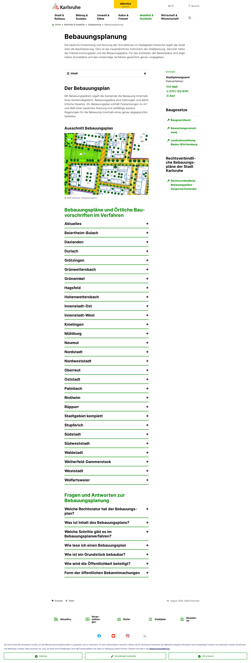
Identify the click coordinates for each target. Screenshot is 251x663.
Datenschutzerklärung (160, 649)
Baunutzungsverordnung (184, 130)
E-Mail (173, 86)
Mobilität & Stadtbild (146, 17)
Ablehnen (43, 656)
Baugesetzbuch (181, 120)
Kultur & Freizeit (123, 17)
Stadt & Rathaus (60, 17)
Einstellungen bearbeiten (125, 656)
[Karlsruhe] (66, 5)
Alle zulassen (208, 656)
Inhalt (74, 73)
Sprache (195, 6)
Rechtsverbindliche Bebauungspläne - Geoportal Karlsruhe (183, 184)
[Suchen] (190, 17)
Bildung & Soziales (82, 17)
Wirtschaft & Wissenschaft (170, 17)
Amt (172, 95)
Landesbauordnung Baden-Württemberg (184, 142)
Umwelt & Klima (103, 17)
